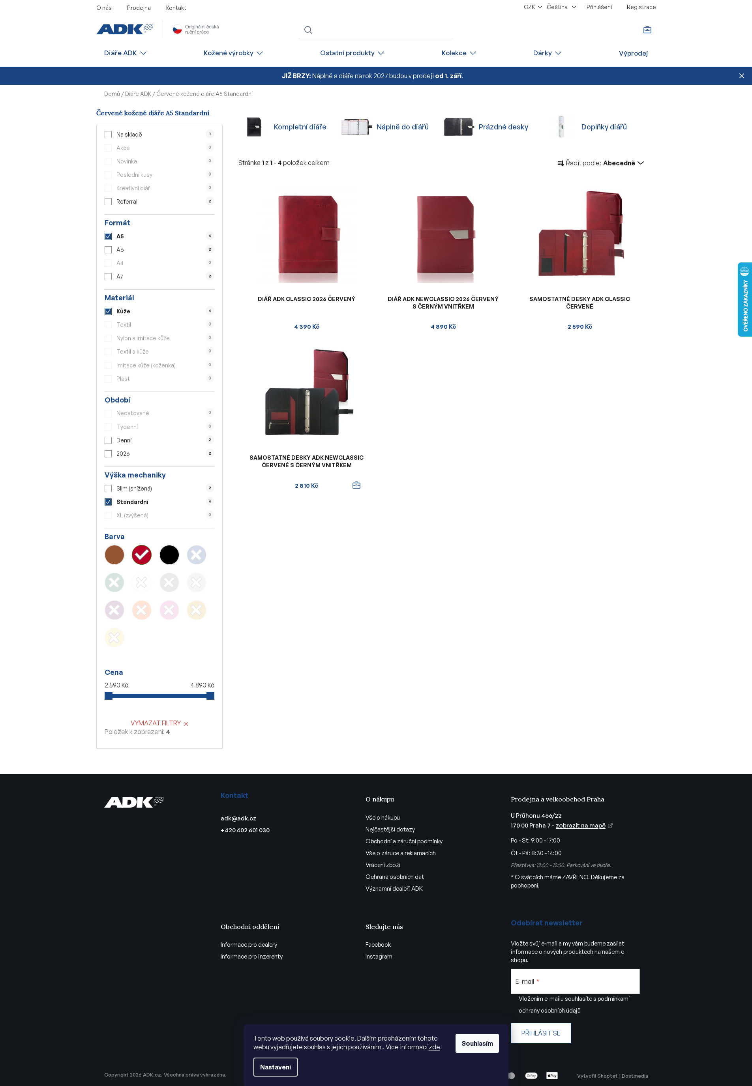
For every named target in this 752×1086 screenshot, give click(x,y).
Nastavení (275, 1067)
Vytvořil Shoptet (597, 1076)
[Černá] (169, 555)
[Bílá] (142, 582)
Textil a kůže (163, 351)
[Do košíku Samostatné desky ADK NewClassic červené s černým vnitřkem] (356, 485)
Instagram (379, 956)
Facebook (378, 944)
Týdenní (163, 426)
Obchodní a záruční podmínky (404, 841)
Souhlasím (477, 1043)
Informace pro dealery (249, 944)
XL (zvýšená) (163, 515)
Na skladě (163, 134)
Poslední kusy (163, 174)
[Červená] (142, 555)
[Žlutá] (114, 638)
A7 (163, 276)
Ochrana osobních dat (395, 876)
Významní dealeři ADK (394, 888)
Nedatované (163, 413)
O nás (104, 7)
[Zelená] (114, 582)
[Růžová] (169, 610)
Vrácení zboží (383, 865)
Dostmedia (635, 1076)
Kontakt (176, 7)
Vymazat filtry (156, 723)
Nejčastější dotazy (390, 829)
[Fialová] (114, 610)
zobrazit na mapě (581, 825)
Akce (163, 147)
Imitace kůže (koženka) (163, 365)
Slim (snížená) (163, 488)
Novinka (163, 161)
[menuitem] (126, 53)
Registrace (641, 7)
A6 (163, 249)
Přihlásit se (541, 1033)
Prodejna (139, 7)
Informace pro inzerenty (252, 956)
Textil (163, 324)
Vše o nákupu (383, 817)
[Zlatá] (196, 610)
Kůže (163, 311)
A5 (163, 236)
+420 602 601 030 (245, 830)
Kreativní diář (163, 188)
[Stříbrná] (196, 582)
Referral (163, 201)
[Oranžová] (142, 610)
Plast (163, 378)
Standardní (163, 501)
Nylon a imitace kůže (163, 338)
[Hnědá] (114, 555)
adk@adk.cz (238, 818)
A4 (163, 263)
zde (434, 1047)
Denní (163, 440)
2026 (163, 453)
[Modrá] (196, 555)
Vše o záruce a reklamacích (401, 853)
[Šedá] (169, 582)
